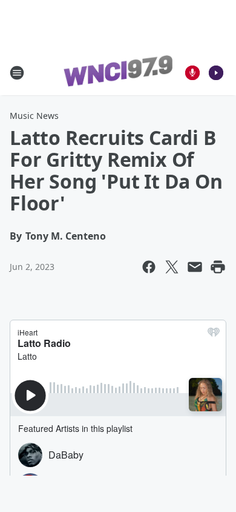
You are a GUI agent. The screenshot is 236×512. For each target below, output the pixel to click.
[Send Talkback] (192, 73)
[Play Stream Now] (216, 73)
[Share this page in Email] (194, 266)
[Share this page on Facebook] (148, 266)
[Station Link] (118, 72)
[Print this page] (217, 266)
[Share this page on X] (171, 266)
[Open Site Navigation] (17, 73)
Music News (34, 115)
